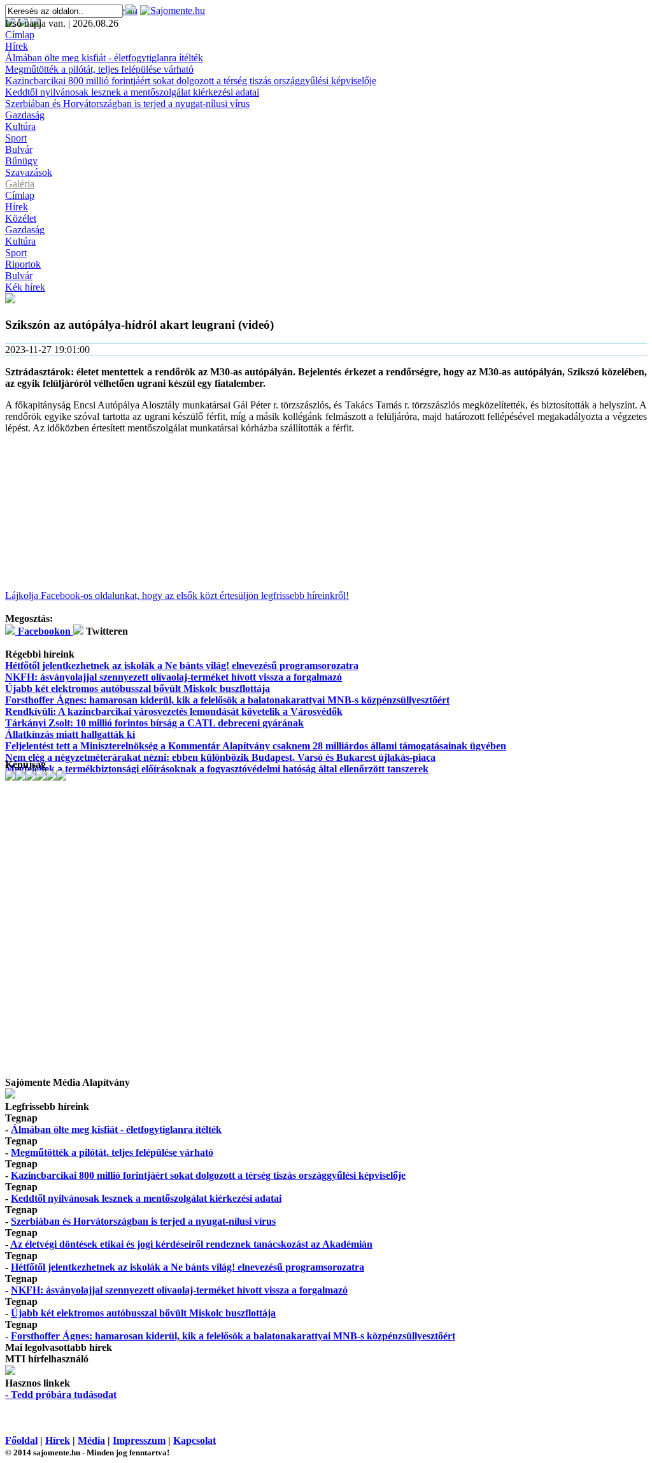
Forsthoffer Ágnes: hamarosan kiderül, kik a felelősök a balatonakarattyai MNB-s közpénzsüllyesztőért (227, 700)
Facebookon (44, 631)
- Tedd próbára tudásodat (61, 1394)
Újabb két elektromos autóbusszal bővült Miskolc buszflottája (137, 688)
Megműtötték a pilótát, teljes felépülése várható (99, 69)
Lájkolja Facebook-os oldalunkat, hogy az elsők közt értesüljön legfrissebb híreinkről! (177, 595)
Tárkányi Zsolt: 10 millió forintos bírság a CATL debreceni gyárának (154, 722)
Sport (16, 138)
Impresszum (139, 1440)
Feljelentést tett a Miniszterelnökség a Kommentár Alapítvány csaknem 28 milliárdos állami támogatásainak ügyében (255, 745)
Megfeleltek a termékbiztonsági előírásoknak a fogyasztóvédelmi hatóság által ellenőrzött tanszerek (217, 768)
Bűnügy (21, 160)
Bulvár (18, 149)
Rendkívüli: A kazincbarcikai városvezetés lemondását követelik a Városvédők (174, 711)
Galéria (19, 183)
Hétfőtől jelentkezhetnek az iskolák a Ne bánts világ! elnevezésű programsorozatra (181, 665)
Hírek (16, 46)
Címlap (19, 34)
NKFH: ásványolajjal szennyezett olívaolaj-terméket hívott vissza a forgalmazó (173, 677)
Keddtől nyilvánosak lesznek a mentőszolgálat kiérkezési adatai (132, 92)
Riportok (23, 264)
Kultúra (20, 126)
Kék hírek (25, 287)
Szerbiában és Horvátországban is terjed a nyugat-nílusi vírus (127, 103)
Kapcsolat (194, 1440)
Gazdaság (25, 115)
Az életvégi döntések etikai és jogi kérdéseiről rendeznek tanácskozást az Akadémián (191, 1244)
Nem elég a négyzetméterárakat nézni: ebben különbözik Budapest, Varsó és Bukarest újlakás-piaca (220, 757)
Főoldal (21, 1440)
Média (91, 1440)
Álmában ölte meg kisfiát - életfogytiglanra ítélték (104, 57)
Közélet (20, 218)
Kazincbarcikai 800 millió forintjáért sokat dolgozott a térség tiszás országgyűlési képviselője (190, 80)
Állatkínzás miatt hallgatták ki (70, 734)
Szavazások (28, 172)
